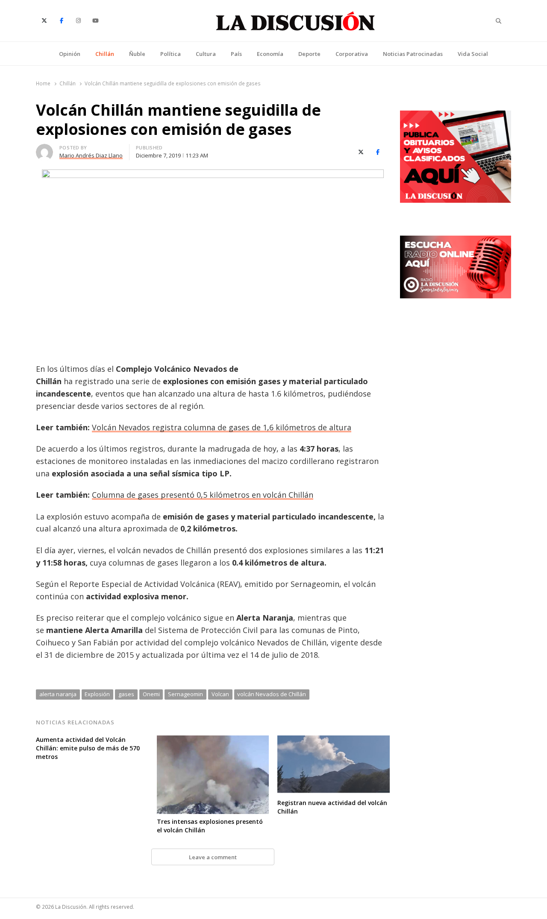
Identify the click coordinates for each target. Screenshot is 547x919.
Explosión (97, 694)
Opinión (69, 54)
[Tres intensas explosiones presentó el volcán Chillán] (213, 740)
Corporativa (351, 54)
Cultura (206, 54)
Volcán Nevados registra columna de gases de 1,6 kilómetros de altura (221, 427)
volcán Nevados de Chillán (271, 694)
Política (170, 54)
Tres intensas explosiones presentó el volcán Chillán (210, 825)
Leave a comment (213, 857)
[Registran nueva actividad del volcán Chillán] (333, 740)
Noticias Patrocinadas (413, 54)
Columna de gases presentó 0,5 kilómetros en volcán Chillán (202, 495)
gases (126, 694)
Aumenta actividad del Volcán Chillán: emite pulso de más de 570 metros (88, 748)
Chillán (104, 54)
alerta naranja (57, 694)
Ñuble (137, 54)
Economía (270, 54)
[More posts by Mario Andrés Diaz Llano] (44, 149)
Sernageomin (185, 694)
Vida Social (473, 54)
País (236, 54)
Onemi (151, 694)
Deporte (309, 54)
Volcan (220, 694)
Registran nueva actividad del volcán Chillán (332, 807)
